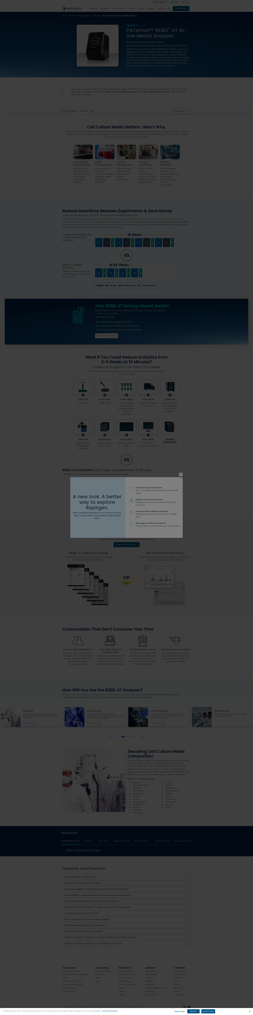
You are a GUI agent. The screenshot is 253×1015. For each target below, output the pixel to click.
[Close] (250, 1011)
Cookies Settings (179, 1011)
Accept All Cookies (208, 1011)
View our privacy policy (109, 1011)
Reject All (193, 1011)
